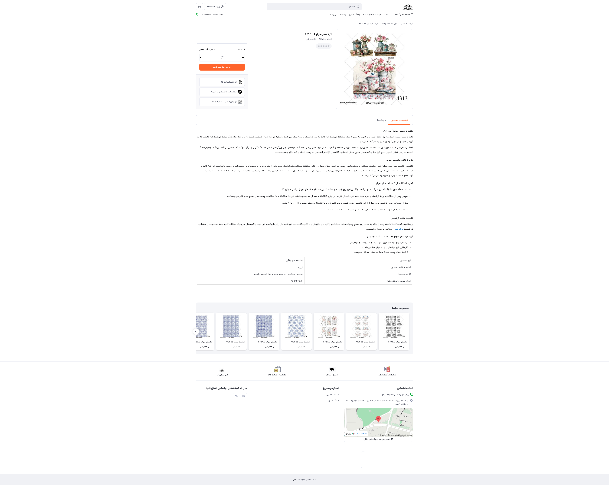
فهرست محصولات (389, 23)
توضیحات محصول (399, 120)
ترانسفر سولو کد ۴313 (368, 23)
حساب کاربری (332, 394)
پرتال (295, 479)
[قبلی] (413, 331)
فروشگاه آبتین (407, 23)
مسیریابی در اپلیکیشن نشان (376, 439)
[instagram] (244, 396)
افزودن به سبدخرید (222, 67)
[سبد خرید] (199, 6)
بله (236, 395)
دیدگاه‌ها (381, 120)
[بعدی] (196, 331)
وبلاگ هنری (333, 400)
